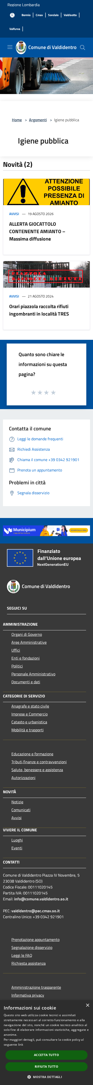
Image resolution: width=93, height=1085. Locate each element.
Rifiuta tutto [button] (46, 1066)
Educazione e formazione (32, 754)
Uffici (15, 650)
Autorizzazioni (23, 778)
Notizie (17, 802)
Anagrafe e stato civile (30, 706)
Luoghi (17, 840)
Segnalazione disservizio (31, 947)
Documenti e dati (25, 682)
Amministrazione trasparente (36, 987)
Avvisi (14, 213)
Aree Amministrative (29, 642)
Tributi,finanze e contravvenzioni (39, 762)
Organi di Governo (26, 634)
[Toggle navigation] (10, 47)
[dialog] (46, 1042)
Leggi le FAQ (21, 955)
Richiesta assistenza (28, 963)
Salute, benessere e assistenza (37, 770)
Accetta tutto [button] (46, 1055)
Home (17, 120)
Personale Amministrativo (33, 674)
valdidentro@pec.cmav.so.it (35, 911)
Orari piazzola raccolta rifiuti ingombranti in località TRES (39, 310)
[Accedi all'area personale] (12, 15)
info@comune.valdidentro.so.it (41, 899)
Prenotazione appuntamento (35, 939)
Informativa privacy (27, 995)
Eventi (16, 848)
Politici (17, 666)
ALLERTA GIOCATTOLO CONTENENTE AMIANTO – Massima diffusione (37, 231)
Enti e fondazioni (25, 658)
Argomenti (38, 120)
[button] (46, 1076)
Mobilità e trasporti (27, 730)
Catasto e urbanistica (29, 722)
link (20, 1044)
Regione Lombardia (23, 5)
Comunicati (21, 810)
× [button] (87, 1005)
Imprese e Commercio (29, 714)
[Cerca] (83, 47)
